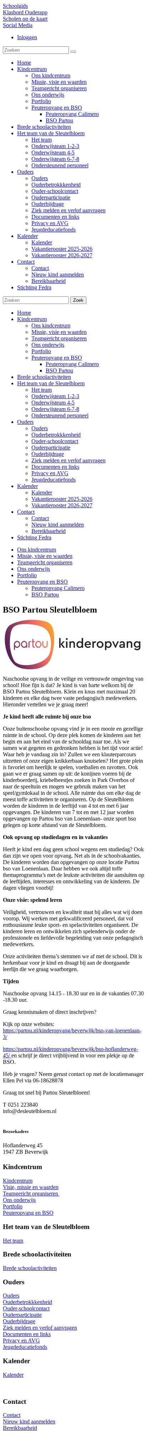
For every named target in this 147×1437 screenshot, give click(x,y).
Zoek (78, 300)
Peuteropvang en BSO (56, 358)
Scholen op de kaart (25, 19)
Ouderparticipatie (50, 448)
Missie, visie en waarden (59, 332)
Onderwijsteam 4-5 (53, 403)
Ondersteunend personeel (59, 415)
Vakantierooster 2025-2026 (61, 499)
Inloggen (27, 37)
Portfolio (41, 351)
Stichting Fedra (34, 537)
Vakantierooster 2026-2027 (61, 505)
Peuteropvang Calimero (72, 364)
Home (24, 313)
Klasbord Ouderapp (25, 12)
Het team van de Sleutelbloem (51, 383)
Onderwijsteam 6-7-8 (55, 409)
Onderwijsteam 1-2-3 (55, 396)
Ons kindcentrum (50, 326)
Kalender (27, 486)
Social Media (17, 25)
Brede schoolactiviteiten (44, 377)
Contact (26, 512)
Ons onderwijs (47, 345)
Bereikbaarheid (48, 531)
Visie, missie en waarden (31, 1187)
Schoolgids (15, 6)
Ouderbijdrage (47, 454)
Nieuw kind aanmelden (57, 525)
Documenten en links (55, 467)
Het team (41, 390)
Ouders (25, 422)
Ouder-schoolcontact (54, 441)
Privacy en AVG (50, 473)
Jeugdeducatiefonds (53, 480)
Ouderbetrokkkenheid (56, 435)
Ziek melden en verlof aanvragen (68, 460)
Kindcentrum (32, 319)
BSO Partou (59, 370)
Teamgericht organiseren (59, 338)
